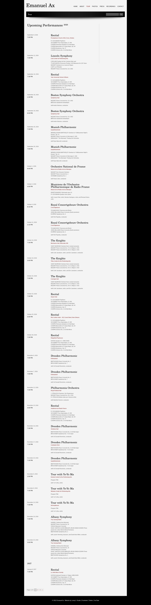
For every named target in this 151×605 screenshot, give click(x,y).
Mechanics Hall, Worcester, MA (59, 243)
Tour (88, 6)
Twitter (91, 600)
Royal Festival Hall (56, 390)
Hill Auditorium (55, 505)
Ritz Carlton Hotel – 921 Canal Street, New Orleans (65, 317)
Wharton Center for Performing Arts (60, 491)
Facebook (85, 600)
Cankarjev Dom (55, 445)
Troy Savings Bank (56, 519)
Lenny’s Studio (76, 600)
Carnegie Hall (55, 279)
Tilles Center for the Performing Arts (61, 261)
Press (102, 6)
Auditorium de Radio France (59, 408)
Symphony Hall (55, 98)
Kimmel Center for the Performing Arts (61, 477)
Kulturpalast (54, 358)
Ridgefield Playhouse (57, 338)
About (82, 6)
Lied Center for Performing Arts (59, 58)
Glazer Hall (54, 297)
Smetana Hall (54, 429)
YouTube (96, 600)
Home (76, 6)
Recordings (110, 6)
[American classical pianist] (40, 5)
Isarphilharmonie (55, 130)
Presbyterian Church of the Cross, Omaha (62, 38)
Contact (120, 6)
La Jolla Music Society (57, 572)
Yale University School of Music (59, 77)
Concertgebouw (55, 207)
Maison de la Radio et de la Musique (61, 169)
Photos (95, 6)
